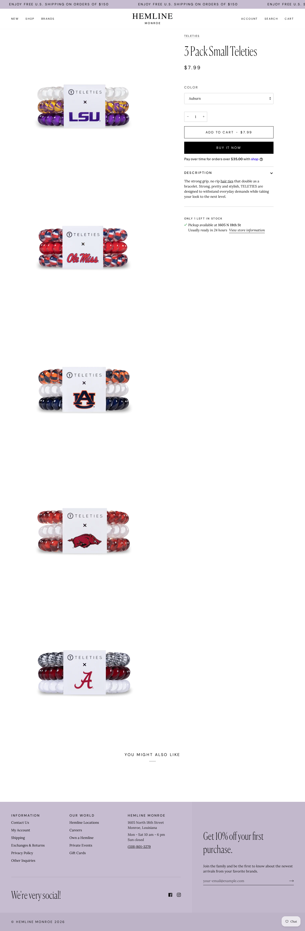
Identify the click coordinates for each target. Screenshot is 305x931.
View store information (247, 230)
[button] (30, 19)
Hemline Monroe (34, 922)
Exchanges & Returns (28, 845)
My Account (20, 830)
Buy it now (228, 147)
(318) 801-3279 (139, 847)
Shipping (18, 838)
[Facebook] (170, 895)
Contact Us (20, 822)
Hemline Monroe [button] (146, 815)
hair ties (227, 181)
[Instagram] (179, 895)
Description (198, 173)
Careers (75, 830)
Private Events (80, 845)
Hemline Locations (84, 822)
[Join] (288, 881)
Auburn (195, 98)
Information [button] (25, 815)
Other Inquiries (23, 860)
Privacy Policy (22, 853)
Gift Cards (77, 853)
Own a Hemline (81, 838)
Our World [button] (81, 815)
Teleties (192, 36)
